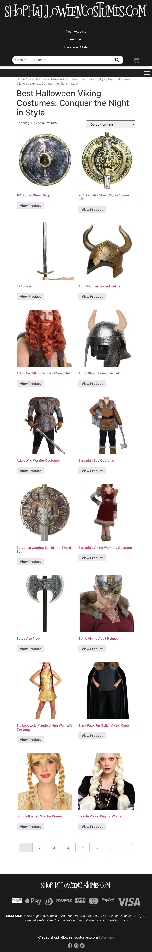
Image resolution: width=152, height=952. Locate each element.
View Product (30, 206)
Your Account (76, 32)
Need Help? (76, 40)
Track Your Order (76, 48)
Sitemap (107, 937)
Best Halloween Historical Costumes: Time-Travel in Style (67, 79)
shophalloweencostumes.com (74, 937)
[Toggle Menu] (147, 73)
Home (21, 79)
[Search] (117, 60)
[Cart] (136, 59)
